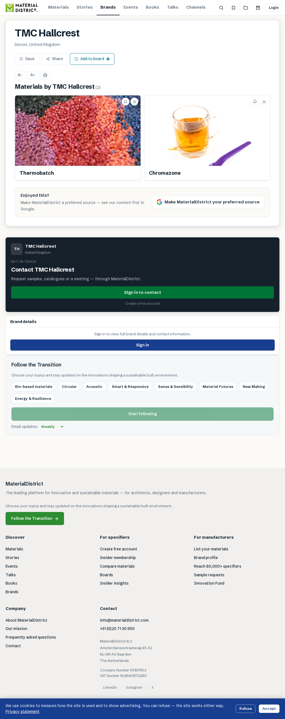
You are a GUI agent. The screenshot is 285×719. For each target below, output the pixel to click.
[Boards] (246, 8)
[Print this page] (45, 75)
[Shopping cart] (258, 8)
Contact (13, 645)
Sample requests (209, 574)
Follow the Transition (34, 518)
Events (131, 7)
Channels (196, 7)
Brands (108, 7)
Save (30, 58)
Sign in (142, 345)
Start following (142, 413)
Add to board (92, 58)
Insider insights (114, 583)
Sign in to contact (142, 292)
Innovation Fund (209, 583)
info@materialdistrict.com (124, 620)
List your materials (211, 548)
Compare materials (117, 566)
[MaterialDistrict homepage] (22, 8)
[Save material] (125, 101)
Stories (85, 7)
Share (57, 58)
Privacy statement (23, 711)
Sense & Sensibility (175, 386)
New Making (254, 386)
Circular (69, 386)
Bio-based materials (33, 386)
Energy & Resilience (33, 398)
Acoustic (94, 386)
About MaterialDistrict (26, 620)
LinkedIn (110, 687)
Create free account (118, 548)
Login (274, 7)
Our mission (16, 628)
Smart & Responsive (130, 386)
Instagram (134, 687)
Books (152, 7)
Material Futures (218, 386)
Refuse (245, 708)
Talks (172, 7)
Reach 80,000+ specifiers (217, 566)
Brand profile (206, 557)
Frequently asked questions (31, 637)
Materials (58, 7)
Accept (269, 708)
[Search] (221, 8)
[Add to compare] (134, 101)
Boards (106, 574)
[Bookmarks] (234, 8)
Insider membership (118, 557)
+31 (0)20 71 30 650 (117, 628)
